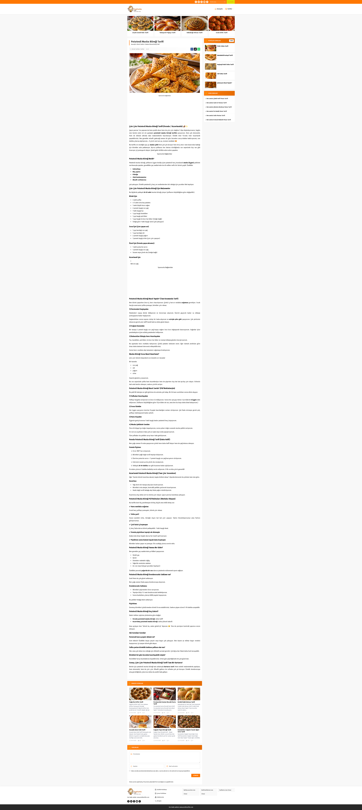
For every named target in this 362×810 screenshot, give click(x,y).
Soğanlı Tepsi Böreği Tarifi (162, 730)
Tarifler (142, 49)
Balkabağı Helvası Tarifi (194, 32)
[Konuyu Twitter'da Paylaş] (195, 49)
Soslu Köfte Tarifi (221, 32)
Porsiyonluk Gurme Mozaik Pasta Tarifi (164, 703)
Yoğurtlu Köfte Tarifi (136, 702)
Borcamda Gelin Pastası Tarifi (216, 115)
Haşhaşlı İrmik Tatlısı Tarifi (225, 64)
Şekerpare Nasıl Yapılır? (224, 83)
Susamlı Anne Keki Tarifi (137, 730)
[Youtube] (204, 2)
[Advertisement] (181, 109)
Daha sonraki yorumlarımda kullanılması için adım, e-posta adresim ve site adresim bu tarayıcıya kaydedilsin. (160, 771)
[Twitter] (199, 2)
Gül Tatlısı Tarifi (222, 74)
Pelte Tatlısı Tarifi (222, 46)
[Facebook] (196, 2)
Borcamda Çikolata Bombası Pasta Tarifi (219, 107)
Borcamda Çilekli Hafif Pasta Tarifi (217, 98)
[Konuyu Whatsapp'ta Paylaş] (198, 49)
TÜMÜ (231, 40)
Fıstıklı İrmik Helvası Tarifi (186, 702)
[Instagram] (201, 2)
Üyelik (231, 2)
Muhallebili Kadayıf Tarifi (225, 55)
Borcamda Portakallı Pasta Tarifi (217, 111)
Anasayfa (133, 44)
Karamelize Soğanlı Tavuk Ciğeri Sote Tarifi (188, 731)
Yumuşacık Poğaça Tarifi (167, 32)
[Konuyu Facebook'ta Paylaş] (192, 49)
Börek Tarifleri (140, 44)
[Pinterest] (207, 2)
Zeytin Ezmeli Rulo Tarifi (140, 32)
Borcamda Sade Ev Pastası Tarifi (217, 103)
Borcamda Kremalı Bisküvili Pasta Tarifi (219, 120)
